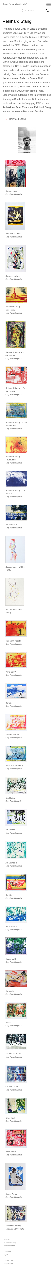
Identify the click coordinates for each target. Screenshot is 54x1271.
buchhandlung (10, 1243)
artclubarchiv (9, 1246)
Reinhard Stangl (14, 118)
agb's (6, 1254)
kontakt (7, 1240)
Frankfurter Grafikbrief (15, 4)
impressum (8, 1263)
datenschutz (9, 1260)
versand (7, 1252)
